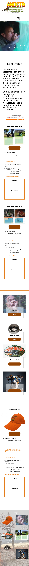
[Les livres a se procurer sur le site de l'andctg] (22, 554)
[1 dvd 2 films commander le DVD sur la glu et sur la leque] (22, 520)
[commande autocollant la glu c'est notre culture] (7, 536)
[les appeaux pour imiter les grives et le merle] (7, 547)
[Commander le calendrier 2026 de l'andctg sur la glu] (21, 535)
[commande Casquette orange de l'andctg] (7, 520)
